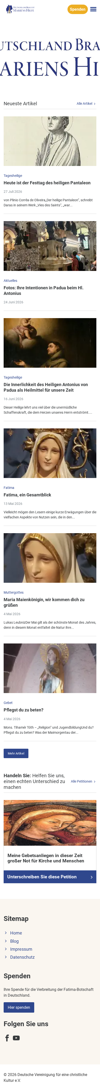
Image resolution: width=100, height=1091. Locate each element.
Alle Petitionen (82, 781)
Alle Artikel (85, 103)
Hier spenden (19, 1007)
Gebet (8, 703)
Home (16, 933)
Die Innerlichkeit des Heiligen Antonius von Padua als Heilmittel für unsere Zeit (46, 387)
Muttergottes (14, 592)
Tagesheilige (13, 176)
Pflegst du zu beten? (23, 709)
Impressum (21, 949)
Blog (14, 941)
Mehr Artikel (16, 753)
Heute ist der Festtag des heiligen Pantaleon (47, 182)
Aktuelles (10, 281)
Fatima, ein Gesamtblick (27, 494)
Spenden (77, 9)
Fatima (9, 488)
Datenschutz (22, 957)
